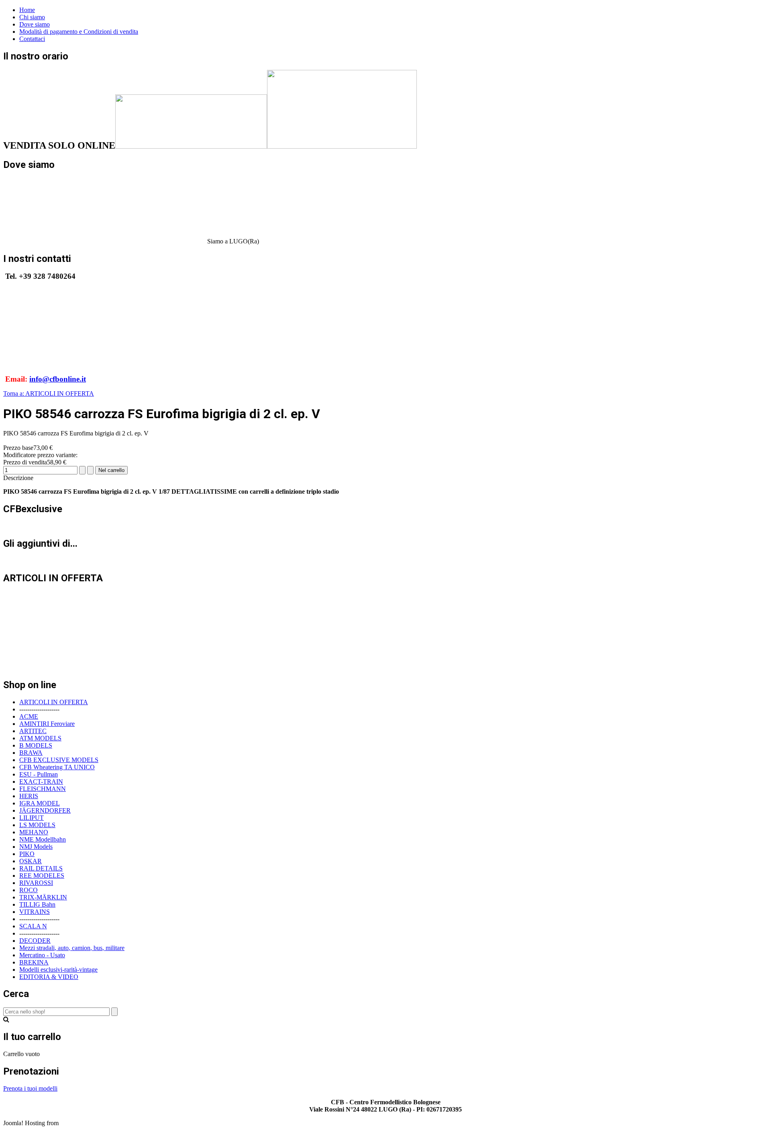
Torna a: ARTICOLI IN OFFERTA (48, 393)
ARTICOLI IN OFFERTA (53, 702)
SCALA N (33, 926)
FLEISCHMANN (42, 788)
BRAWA (31, 752)
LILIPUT (31, 817)
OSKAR (30, 861)
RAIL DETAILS (41, 868)
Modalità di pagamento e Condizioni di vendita (78, 31)
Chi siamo (32, 17)
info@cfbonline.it (57, 379)
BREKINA (34, 962)
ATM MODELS (40, 738)
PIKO (27, 853)
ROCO (28, 890)
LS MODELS (37, 824)
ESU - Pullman (38, 774)
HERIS (28, 796)
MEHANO (33, 832)
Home (27, 9)
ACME (28, 716)
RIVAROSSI (36, 882)
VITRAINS (34, 911)
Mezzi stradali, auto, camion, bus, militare (71, 947)
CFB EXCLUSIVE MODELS (58, 759)
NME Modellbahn (42, 839)
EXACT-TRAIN (41, 781)
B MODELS (35, 745)
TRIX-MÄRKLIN (43, 897)
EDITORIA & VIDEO (48, 976)
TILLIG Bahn (37, 904)
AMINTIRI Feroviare (47, 723)
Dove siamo (34, 24)
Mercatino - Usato (42, 955)
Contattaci (32, 38)
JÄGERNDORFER (45, 810)
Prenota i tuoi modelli (30, 1088)
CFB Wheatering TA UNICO (57, 767)
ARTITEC (33, 730)
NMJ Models (36, 846)
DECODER (35, 940)
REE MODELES (41, 875)
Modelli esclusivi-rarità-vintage (58, 969)
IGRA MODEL (39, 803)
